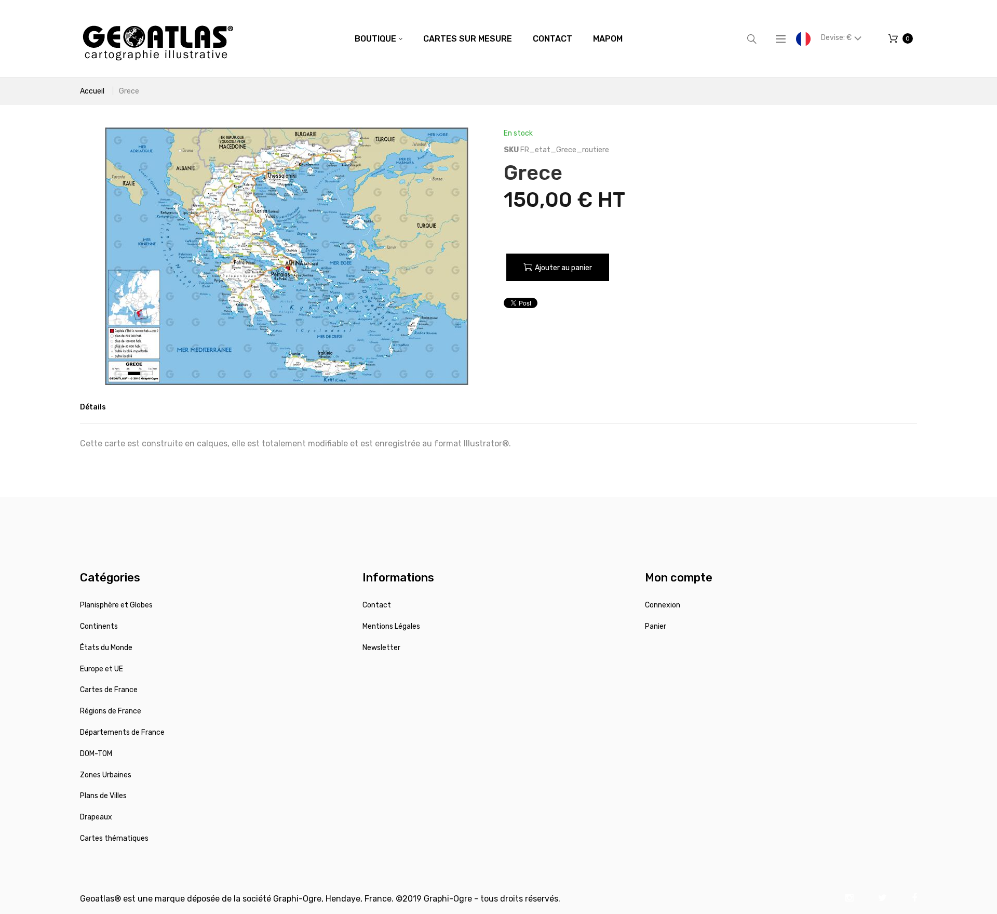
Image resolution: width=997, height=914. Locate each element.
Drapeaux (96, 817)
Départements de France (122, 732)
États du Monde (106, 647)
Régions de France (110, 711)
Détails (93, 407)
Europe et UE (101, 669)
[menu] (488, 39)
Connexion (662, 605)
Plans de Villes (103, 795)
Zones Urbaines (105, 775)
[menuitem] (378, 39)
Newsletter (381, 647)
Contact (376, 605)
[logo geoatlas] (158, 39)
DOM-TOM (96, 753)
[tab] (93, 407)
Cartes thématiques (114, 838)
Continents (99, 626)
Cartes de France (109, 689)
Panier (655, 626)
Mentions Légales (391, 626)
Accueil (92, 91)
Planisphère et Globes (116, 605)
